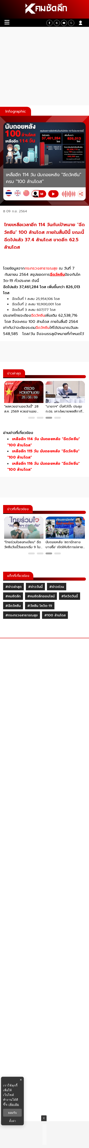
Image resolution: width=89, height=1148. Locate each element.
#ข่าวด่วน (56, 586)
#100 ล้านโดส (55, 615)
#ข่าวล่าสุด (13, 586)
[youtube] (64, 23)
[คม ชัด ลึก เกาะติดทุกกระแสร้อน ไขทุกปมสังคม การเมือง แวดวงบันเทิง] (44, 9)
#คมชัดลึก (13, 596)
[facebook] (49, 23)
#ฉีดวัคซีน (13, 605)
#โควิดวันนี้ (69, 596)
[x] (57, 23)
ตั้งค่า (12, 1121)
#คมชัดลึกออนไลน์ (41, 596)
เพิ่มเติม (13, 1104)
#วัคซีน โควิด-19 (39, 605)
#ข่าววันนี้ (35, 586)
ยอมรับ (12, 1112)
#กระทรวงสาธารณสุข (21, 615)
